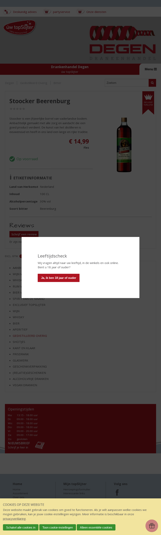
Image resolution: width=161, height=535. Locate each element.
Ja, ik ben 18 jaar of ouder (58, 277)
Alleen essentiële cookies (96, 527)
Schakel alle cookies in (20, 527)
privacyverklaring (14, 519)
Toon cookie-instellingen (57, 527)
